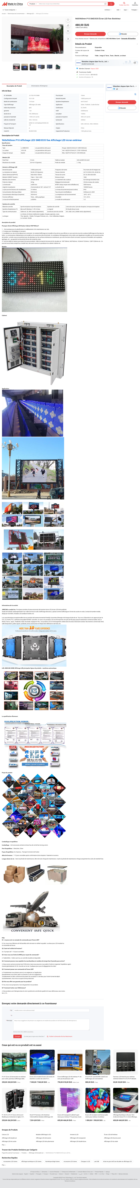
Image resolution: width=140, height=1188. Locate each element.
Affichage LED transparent (78, 1138)
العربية (80, 1174)
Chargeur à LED (85, 1161)
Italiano (61, 1174)
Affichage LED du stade (111, 1141)
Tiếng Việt (114, 1174)
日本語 (91, 1174)
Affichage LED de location (43, 1138)
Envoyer (17, 1036)
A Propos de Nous (35, 1171)
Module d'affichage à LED (43, 1134)
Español (32, 1174)
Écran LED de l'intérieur (111, 1134)
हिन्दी (96, 1174)
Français (45, 1174)
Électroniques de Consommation (16, 13)
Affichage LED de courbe (9, 1141)
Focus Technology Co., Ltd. (69, 1177)
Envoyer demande (90, 34)
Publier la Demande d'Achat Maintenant (59, 1036)
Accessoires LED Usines (10, 1161)
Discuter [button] (124, 34)
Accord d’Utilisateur (55, 1171)
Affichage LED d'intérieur (42, 13)
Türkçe (107, 1174)
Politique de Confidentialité (68, 1171)
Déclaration (45, 1171)
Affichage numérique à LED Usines (31, 1161)
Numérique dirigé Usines (52, 1161)
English (26, 1174)
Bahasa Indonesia (123, 1174)
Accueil (4, 13)
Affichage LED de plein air (9, 1138)
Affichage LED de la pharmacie (45, 1141)
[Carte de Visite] (135, 94)
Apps (125, 10)
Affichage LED (30, 13)
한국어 (86, 1174)
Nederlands (74, 1174)
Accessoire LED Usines (70, 1161)
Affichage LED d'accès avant (112, 1138)
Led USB (96, 1161)
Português (38, 1174)
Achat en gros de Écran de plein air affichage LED (117, 1161)
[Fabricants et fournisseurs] (12, 4)
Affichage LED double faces (78, 1141)
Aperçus (108, 1171)
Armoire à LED (74, 1134)
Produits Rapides (99, 1171)
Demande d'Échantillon (128, 38)
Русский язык (53, 1174)
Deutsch (67, 1174)
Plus (3, 1165)
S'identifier (135, 5)
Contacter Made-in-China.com (85, 1171)
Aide (118, 10)
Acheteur (107, 10)
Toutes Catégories (9, 10)
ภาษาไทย (101, 1174)
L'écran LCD (5, 1134)
